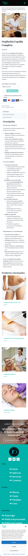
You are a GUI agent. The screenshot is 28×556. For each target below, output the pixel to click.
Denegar (14, 546)
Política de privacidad (15, 554)
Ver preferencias (14, 550)
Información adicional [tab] (8, 114)
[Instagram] (10, 459)
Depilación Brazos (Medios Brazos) (14, 338)
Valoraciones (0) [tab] (7, 117)
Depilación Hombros (10, 374)
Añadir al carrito (12, 91)
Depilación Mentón (9, 410)
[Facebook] (14, 459)
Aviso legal (23, 554)
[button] (26, 526)
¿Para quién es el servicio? (9, 83)
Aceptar (14, 542)
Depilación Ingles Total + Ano (12, 302)
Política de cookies (7, 554)
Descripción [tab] (6, 111)
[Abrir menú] (24, 3)
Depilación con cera (10, 107)
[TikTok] (18, 459)
